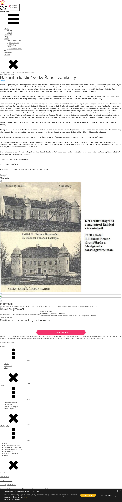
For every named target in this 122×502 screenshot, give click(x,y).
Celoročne (28, 314)
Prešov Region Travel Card (12, 447)
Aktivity (6, 37)
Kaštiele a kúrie (10, 72)
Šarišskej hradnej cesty (22, 159)
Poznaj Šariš (8, 53)
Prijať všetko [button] (88, 495)
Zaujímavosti (8, 35)
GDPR (6, 455)
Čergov (9, 47)
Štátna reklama (8, 451)
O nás (5, 51)
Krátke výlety (36, 314)
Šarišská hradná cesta (14, 41)
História (2, 72)
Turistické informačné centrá (12, 445)
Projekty (9, 33)
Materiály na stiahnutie (11, 453)
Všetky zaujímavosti (6, 318)
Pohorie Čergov (8, 408)
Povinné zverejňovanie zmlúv (13, 449)
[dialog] (61, 495)
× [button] (120, 490)
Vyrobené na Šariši (13, 43)
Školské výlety (29, 72)
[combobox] (117, 491)
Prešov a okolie (20, 72)
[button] (14, 7)
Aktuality (6, 29)
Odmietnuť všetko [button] (106, 495)
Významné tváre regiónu (14, 49)
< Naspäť (2, 80)
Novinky (9, 31)
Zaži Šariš (7, 55)
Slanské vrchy (11, 45)
